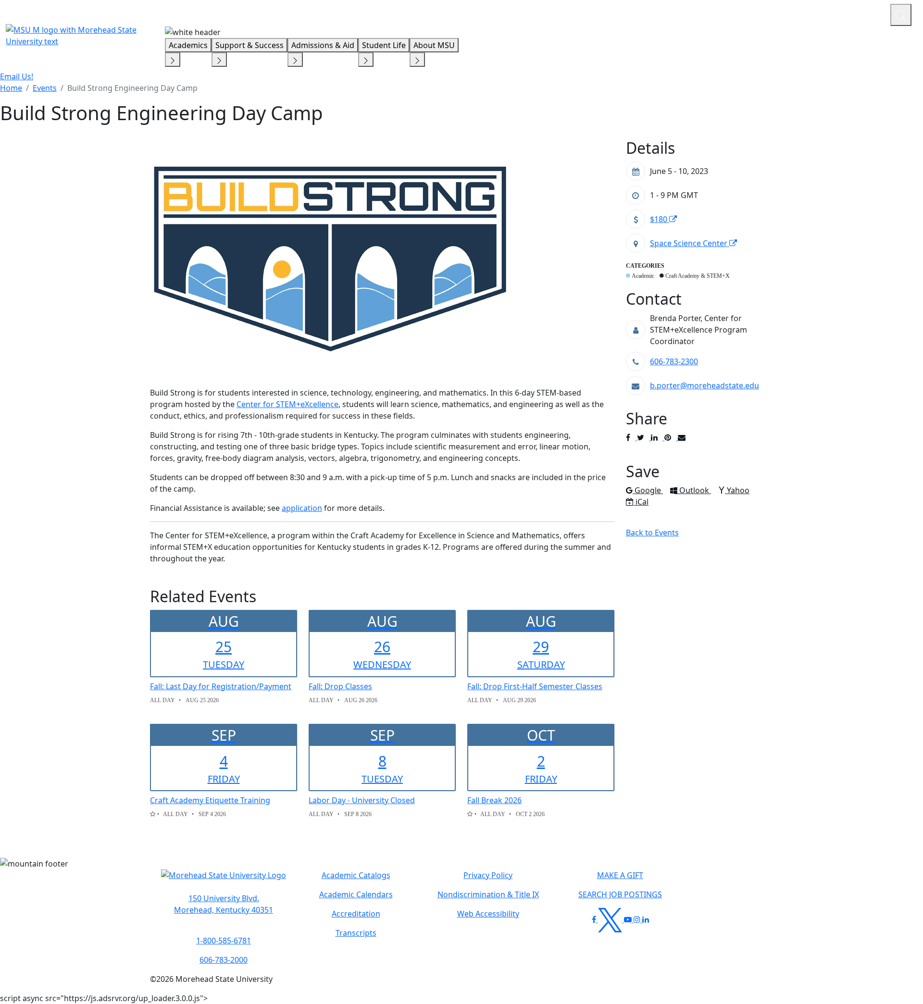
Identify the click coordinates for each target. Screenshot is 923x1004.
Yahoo (737, 490)
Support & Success (249, 45)
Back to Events (652, 532)
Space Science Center (689, 243)
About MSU (434, 45)
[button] (223, 880)
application (302, 508)
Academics (188, 45)
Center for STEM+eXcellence (287, 404)
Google (648, 490)
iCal (642, 501)
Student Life (384, 45)
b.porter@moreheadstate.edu (704, 385)
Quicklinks (758, 13)
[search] (900, 15)
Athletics (865, 13)
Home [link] (11, 88)
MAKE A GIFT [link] (620, 875)
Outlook (695, 490)
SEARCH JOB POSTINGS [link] (620, 894)
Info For (699, 13)
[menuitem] (11, 88)
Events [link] (45, 88)
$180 (659, 219)
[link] (223, 904)
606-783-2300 (674, 361)
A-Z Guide (818, 13)
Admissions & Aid (322, 45)
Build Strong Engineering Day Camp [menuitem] (132, 88)
